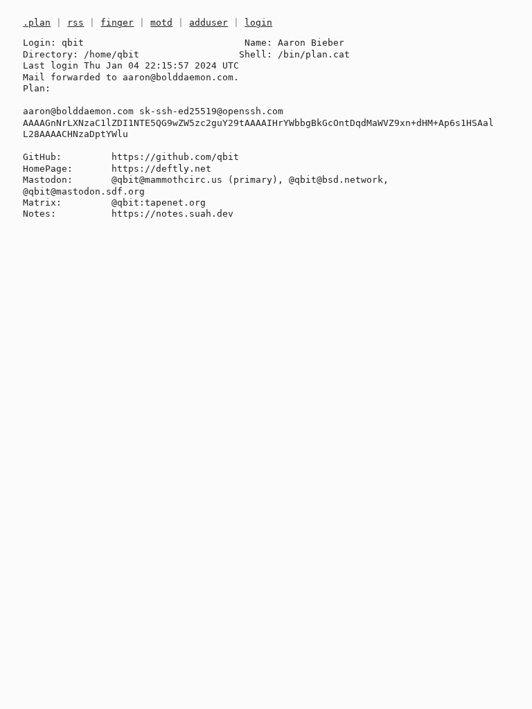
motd (161, 22)
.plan (37, 22)
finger (117, 22)
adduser (208, 22)
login (258, 22)
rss (75, 22)
